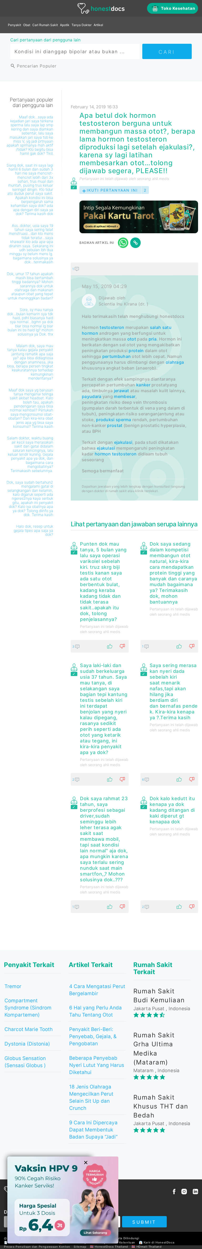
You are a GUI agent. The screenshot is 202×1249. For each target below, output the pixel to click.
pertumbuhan (116, 356)
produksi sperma (113, 419)
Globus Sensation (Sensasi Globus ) (25, 1061)
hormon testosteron (116, 453)
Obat (26, 25)
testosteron (112, 327)
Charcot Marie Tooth (28, 1029)
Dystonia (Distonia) (27, 1044)
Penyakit (14, 25)
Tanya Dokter (82, 25)
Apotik (64, 25)
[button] (134, 269)
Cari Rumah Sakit (45, 25)
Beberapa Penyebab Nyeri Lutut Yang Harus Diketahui (96, 1065)
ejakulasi (123, 442)
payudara (91, 396)
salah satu (160, 327)
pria (152, 339)
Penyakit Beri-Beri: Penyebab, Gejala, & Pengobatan (93, 1036)
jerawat (121, 390)
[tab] (134, 382)
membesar (124, 396)
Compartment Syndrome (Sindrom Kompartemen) (28, 1008)
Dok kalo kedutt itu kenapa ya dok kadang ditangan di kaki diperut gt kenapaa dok (172, 810)
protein (136, 350)
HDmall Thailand (149, 1246)
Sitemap (80, 1246)
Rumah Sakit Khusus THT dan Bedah (160, 1106)
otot (131, 339)
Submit (144, 1222)
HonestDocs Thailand (111, 1246)
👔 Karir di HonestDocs (157, 1242)
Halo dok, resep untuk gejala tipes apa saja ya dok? (33, 530)
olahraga (175, 362)
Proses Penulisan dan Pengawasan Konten (37, 1246)
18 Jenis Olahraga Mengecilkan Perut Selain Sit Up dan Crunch (91, 1097)
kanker (143, 384)
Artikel (98, 25)
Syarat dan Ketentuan (118, 1242)
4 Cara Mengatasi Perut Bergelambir (97, 990)
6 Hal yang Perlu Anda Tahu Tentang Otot (95, 1011)
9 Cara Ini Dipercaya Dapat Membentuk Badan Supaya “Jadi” (93, 1130)
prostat (114, 425)
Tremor (12, 986)
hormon (90, 333)
